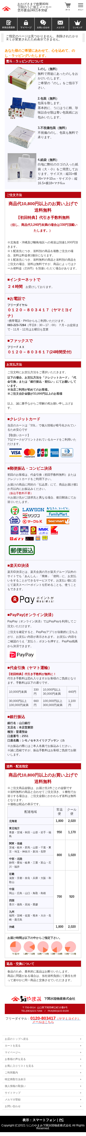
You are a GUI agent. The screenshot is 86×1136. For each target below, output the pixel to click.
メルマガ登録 (13, 1099)
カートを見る (13, 1045)
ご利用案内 (11, 1072)
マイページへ (13, 1052)
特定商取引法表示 (15, 1079)
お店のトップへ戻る (16, 1038)
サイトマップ (13, 1092)
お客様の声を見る (15, 1059)
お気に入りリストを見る (19, 1065)
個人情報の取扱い (15, 1086)
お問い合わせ (13, 1106)
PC (61, 1120)
